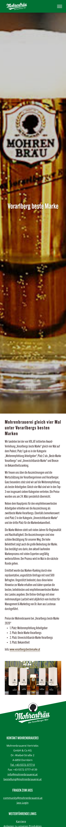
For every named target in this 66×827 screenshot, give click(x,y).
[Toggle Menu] (59, 6)
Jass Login (23, 802)
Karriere (21, 821)
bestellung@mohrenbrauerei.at (23, 779)
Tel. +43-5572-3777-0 (22, 765)
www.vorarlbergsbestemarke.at (25, 650)
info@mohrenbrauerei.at (23, 774)
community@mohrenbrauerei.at (22, 798)
